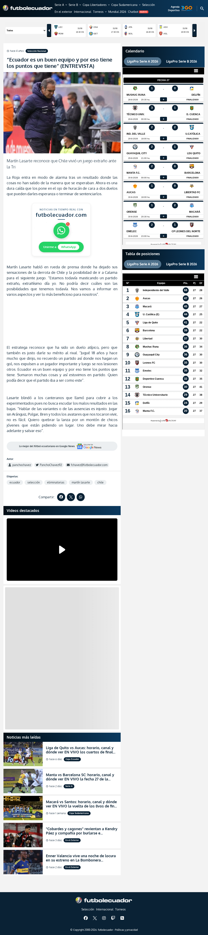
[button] (61, 5)
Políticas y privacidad (126, 929)
